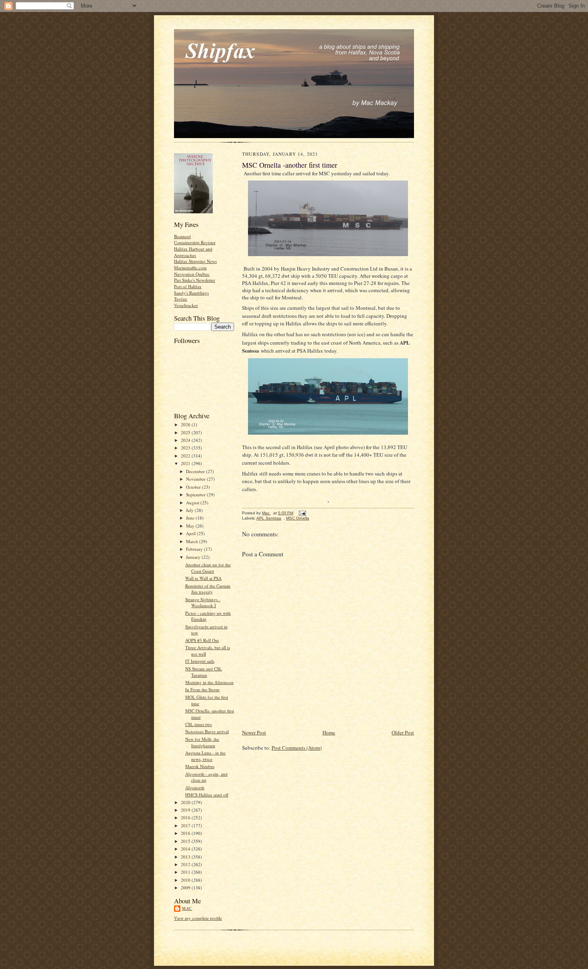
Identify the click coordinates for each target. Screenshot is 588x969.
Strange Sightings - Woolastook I (202, 602)
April (191, 533)
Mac (187, 908)
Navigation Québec (192, 274)
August (193, 503)
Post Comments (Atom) (297, 747)
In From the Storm (202, 689)
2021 (186, 463)
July (190, 510)
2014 (186, 849)
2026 (186, 424)
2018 (186, 818)
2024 (186, 440)
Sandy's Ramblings (191, 293)
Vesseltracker (186, 305)
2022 (186, 456)
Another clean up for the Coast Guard (208, 568)
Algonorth (194, 787)
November (196, 479)
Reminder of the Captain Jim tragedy (207, 589)
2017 (186, 826)
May (191, 526)
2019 (186, 810)
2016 (186, 833)
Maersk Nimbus (199, 766)
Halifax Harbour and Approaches (193, 252)
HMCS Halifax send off (206, 795)
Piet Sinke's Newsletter (194, 280)
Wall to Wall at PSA (203, 578)
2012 (186, 864)
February (195, 549)
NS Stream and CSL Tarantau (203, 672)
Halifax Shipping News (195, 261)
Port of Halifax (188, 286)
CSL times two (198, 724)
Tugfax (180, 299)
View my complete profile (198, 918)
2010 (186, 880)
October (194, 487)
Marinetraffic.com (190, 268)
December (196, 471)
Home (328, 732)
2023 (186, 448)
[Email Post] (302, 513)
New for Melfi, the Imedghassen (202, 742)
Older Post (403, 732)
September (196, 495)
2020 (186, 802)
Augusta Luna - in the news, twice (205, 756)
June (191, 518)
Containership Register (195, 242)
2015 (186, 841)
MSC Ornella (297, 518)
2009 (186, 888)
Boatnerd (182, 236)
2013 (186, 857)
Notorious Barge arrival (207, 731)
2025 (186, 432)
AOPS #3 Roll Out (202, 640)
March (192, 541)
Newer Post (254, 732)
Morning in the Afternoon (209, 682)
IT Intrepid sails (199, 661)
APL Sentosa (268, 518)
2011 (186, 872)
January (194, 557)
